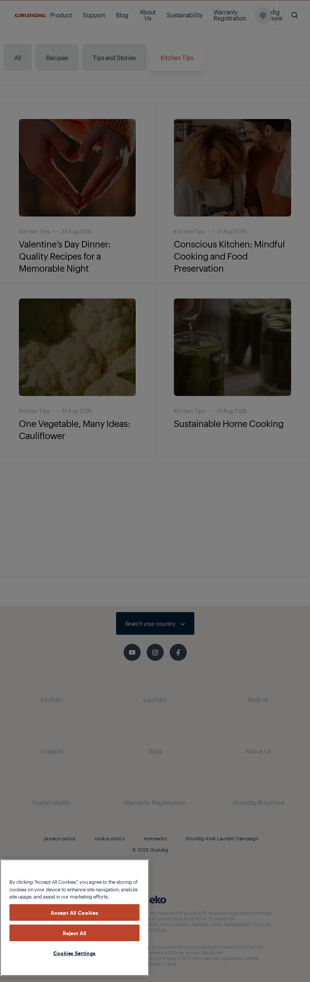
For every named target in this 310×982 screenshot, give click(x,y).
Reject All (75, 932)
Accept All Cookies (74, 912)
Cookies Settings (74, 953)
